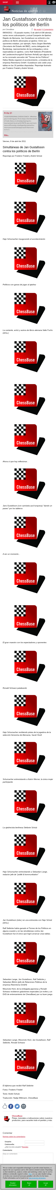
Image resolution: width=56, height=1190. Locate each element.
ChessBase (17, 1116)
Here (30, 1174)
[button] (17, 2)
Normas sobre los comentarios (14, 1137)
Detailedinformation (12, 1184)
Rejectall (29, 1184)
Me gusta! (37, 29)
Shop (5, 2)
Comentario (7, 1150)
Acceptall (45, 1184)
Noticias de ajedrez (25, 11)
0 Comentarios (47, 29)
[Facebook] (11, 1106)
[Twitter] (17, 1106)
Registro (25, 1147)
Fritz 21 (8, 113)
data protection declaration (37, 1178)
